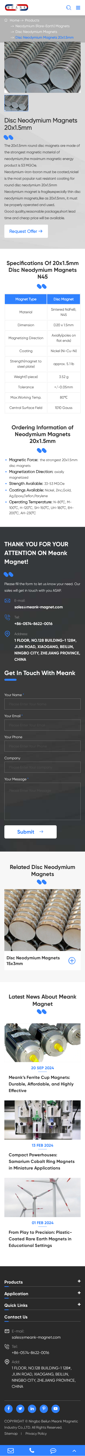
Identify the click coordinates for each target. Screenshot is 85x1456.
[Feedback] (53, 1450)
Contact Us (15, 1317)
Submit (30, 832)
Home (14, 20)
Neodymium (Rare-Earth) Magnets (42, 26)
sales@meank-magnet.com (38, 607)
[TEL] (32, 1450)
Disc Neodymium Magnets (36, 32)
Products (32, 20)
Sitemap (11, 1433)
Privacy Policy (36, 1433)
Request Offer (26, 231)
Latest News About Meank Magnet (42, 1000)
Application (16, 1293)
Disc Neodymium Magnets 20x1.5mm (44, 37)
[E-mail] (10, 1450)
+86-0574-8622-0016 (33, 623)
